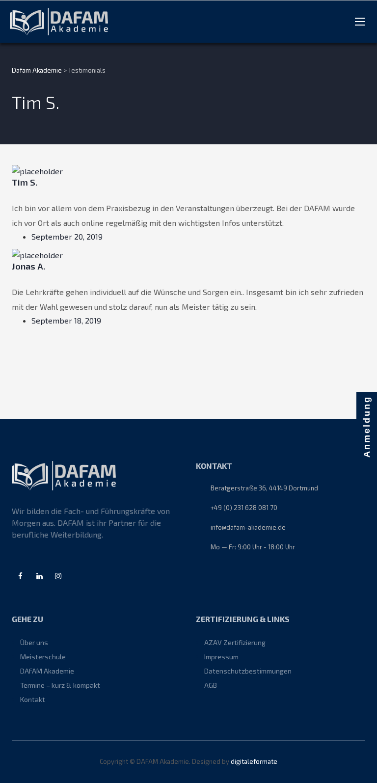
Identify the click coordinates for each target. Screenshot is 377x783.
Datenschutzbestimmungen (248, 671)
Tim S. (24, 182)
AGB (210, 685)
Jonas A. (28, 266)
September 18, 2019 (66, 320)
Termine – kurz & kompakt (60, 685)
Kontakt (32, 699)
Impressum (221, 656)
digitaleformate (254, 761)
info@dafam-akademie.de (248, 527)
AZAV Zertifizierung (235, 642)
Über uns (34, 642)
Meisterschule (43, 656)
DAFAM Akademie (47, 671)
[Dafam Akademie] (59, 21)
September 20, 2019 (67, 236)
